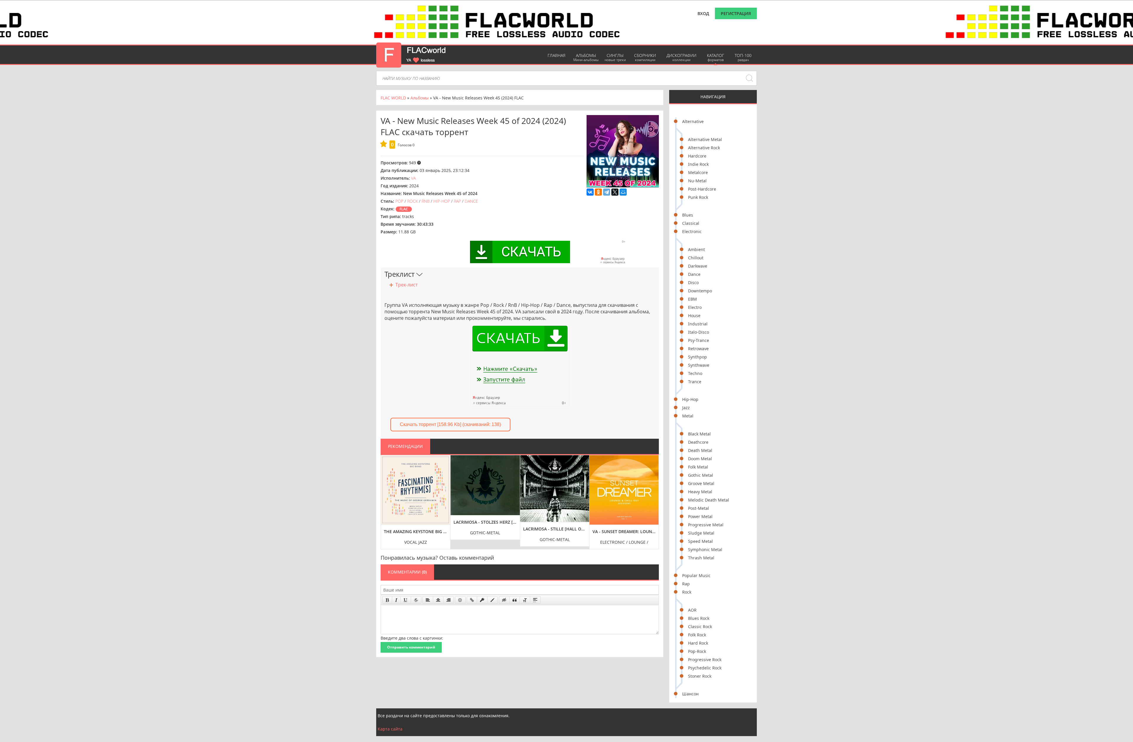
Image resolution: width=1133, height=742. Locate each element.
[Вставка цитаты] (514, 600)
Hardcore (697, 156)
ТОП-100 (743, 57)
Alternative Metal (705, 139)
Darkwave (697, 266)
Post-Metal (698, 508)
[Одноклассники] (598, 192)
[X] (614, 192)
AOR (692, 610)
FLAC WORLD (393, 98)
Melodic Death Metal (708, 500)
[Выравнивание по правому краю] (448, 600)
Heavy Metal (700, 491)
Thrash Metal (701, 558)
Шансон (690, 694)
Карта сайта (390, 729)
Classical (690, 223)
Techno (695, 373)
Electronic (692, 231)
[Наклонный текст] (396, 600)
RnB (426, 201)
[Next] (653, 497)
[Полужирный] (387, 600)
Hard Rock (698, 643)
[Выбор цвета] (492, 600)
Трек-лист (406, 284)
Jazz (686, 407)
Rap (686, 584)
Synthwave (698, 365)
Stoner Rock (699, 676)
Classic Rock (700, 626)
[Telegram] (606, 192)
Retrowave (698, 348)
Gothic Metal (700, 475)
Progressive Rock (704, 659)
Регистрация (736, 13)
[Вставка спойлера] (535, 600)
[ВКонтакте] (590, 192)
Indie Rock (698, 164)
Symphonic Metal (705, 549)
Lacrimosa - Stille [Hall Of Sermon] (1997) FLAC (555, 529)
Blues (687, 215)
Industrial (698, 324)
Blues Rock (698, 618)
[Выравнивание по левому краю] (428, 600)
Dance (694, 274)
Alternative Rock (704, 147)
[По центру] (438, 600)
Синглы (615, 57)
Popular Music (696, 575)
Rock (686, 592)
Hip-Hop (690, 399)
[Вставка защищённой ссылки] (482, 600)
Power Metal (700, 516)
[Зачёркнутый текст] (416, 600)
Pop (399, 201)
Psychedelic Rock (704, 668)
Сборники (645, 57)
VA (413, 178)
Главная (556, 55)
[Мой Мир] (623, 192)
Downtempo (700, 291)
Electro (695, 307)
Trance (694, 381)
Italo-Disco (698, 332)
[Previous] (387, 497)
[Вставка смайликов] (460, 600)
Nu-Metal (697, 181)
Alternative (693, 121)
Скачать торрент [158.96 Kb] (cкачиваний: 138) (450, 424)
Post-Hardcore (702, 189)
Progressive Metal (705, 525)
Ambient (696, 249)
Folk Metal (698, 467)
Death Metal (700, 450)
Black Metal (699, 434)
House (694, 315)
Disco (693, 282)
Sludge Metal (701, 533)
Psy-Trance (698, 340)
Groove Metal (701, 483)
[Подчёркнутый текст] (405, 600)
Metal (687, 416)
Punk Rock (698, 197)
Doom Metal (700, 458)
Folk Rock (697, 635)
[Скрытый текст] (504, 600)
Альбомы (586, 57)
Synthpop (697, 357)
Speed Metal (700, 541)
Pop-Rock (697, 651)
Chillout (695, 258)
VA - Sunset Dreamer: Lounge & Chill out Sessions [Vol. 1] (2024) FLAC (624, 531)
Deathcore (698, 442)
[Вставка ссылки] (472, 600)
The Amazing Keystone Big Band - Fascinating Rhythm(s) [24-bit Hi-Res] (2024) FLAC (415, 531)
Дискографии (681, 57)
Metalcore (698, 172)
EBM (692, 299)
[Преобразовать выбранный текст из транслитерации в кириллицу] (525, 600)
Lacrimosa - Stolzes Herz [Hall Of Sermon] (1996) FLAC (485, 522)
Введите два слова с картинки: (412, 638)
